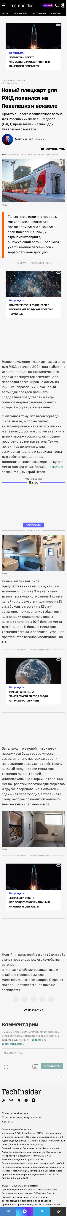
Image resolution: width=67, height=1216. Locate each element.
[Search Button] (57, 5)
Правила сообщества (15, 1113)
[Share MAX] (24, 1211)
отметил (56, 467)
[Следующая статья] (33, 1077)
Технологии (8, 80)
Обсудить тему (55, 149)
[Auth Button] (63, 5)
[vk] (11, 1100)
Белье (41, 154)
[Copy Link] (58, 1211)
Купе (48, 154)
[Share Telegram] (41, 1211)
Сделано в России (27, 154)
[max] (33, 1100)
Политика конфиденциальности (22, 1117)
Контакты (8, 1121)
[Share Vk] (8, 1211)
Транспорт (21, 80)
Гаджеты (12, 154)
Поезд (55, 154)
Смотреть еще (33, 525)
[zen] (26, 1100)
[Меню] (4, 5)
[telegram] (18, 1100)
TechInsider (21, 5)
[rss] (4, 1100)
